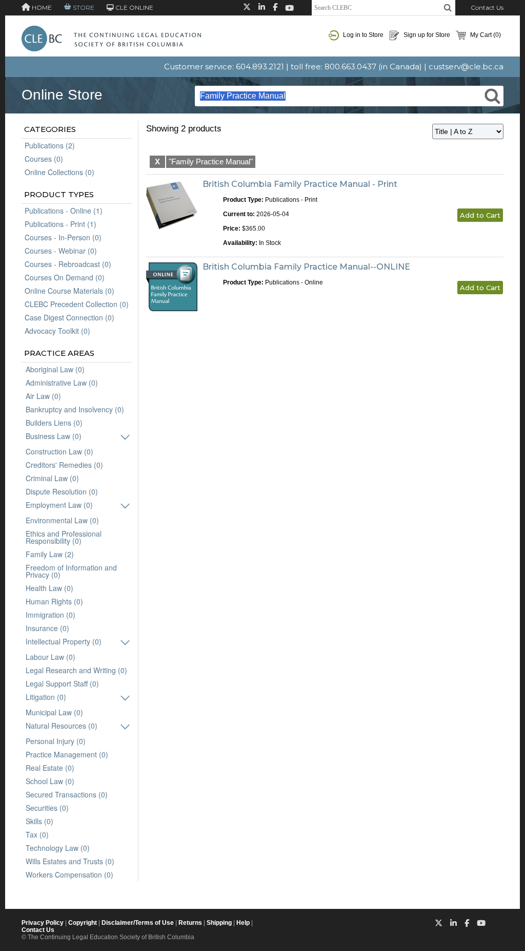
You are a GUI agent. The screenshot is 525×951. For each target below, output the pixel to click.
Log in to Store (362, 35)
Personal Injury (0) (56, 741)
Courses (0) (44, 159)
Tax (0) (37, 834)
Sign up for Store (426, 35)
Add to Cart (480, 215)
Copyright (82, 922)
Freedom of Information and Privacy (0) (71, 571)
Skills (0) (39, 821)
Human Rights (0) (54, 601)
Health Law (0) (49, 588)
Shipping (219, 922)
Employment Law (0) (59, 505)
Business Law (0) (54, 436)
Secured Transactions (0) (67, 794)
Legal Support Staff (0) (62, 683)
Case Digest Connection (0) (69, 317)
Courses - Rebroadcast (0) (68, 264)
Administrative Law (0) (62, 382)
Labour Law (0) (50, 657)
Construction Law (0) (59, 451)
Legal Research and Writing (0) (76, 670)
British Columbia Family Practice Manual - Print (300, 184)
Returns (190, 922)
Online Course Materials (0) (69, 291)
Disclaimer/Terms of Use (138, 922)
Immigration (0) (50, 615)
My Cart (485, 35)
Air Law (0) (43, 396)
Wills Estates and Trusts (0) (70, 861)
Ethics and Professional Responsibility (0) (64, 537)
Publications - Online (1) (64, 210)
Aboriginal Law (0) (55, 369)
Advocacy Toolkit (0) (57, 331)
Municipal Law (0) (54, 712)
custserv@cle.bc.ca (466, 66)
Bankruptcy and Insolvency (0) (75, 409)
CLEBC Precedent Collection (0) (77, 304)
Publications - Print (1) (60, 224)
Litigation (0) (46, 697)
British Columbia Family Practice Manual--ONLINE (306, 267)
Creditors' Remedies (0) (64, 465)
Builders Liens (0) (54, 422)
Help (243, 922)
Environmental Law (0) (62, 520)
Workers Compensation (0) (69, 874)
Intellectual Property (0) (64, 641)
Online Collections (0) (59, 172)
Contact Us (487, 7)
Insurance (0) (47, 628)
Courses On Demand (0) (65, 277)
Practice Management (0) (67, 754)
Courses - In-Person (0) (63, 237)
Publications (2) (50, 145)
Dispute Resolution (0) (62, 491)
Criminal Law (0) (52, 478)
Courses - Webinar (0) (61, 250)
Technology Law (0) (58, 848)
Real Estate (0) (50, 768)
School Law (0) (50, 781)
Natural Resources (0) (61, 725)
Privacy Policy (43, 922)
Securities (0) (47, 808)
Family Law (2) (50, 554)
